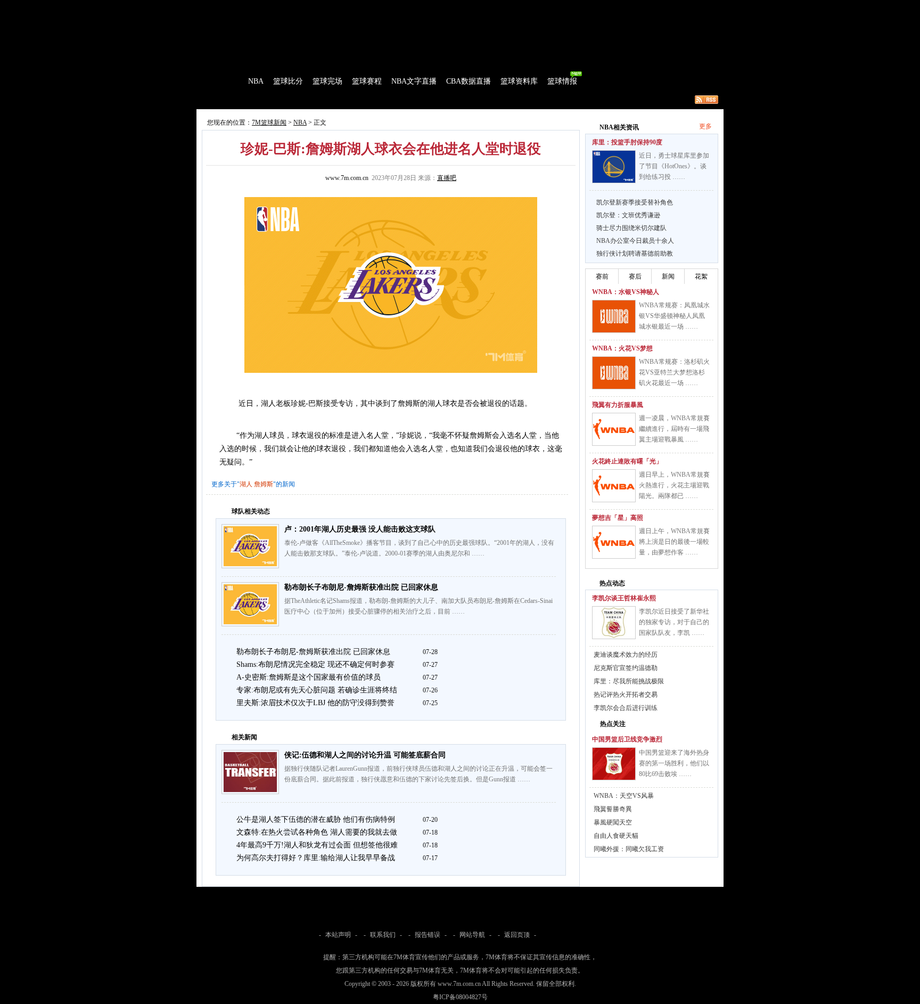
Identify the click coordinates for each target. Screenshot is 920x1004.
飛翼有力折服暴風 (617, 405)
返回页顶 (517, 934)
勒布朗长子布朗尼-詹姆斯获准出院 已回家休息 (361, 587)
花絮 (701, 276)
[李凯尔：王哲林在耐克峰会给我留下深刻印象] (614, 622)
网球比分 (420, 7)
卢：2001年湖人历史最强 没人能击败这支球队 (360, 529)
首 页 (226, 81)
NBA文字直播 (414, 81)
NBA (256, 81)
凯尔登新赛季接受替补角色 (634, 202)
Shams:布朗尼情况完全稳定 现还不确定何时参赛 (315, 664)
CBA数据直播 (468, 81)
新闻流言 (335, 99)
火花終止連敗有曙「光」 (627, 461)
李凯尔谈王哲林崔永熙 (624, 598)
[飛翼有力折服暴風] (614, 429)
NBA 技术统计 (415, 99)
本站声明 (338, 934)
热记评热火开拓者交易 (626, 694)
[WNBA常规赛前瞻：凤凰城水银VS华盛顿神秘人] (614, 316)
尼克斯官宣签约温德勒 (626, 668)
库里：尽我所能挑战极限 (629, 681)
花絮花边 (371, 99)
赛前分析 (263, 99)
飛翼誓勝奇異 (613, 809)
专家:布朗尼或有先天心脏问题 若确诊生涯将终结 (316, 690)
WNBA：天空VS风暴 (624, 795)
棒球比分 (343, 7)
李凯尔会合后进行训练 (626, 708)
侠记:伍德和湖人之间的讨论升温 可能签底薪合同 (365, 755)
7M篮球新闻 (269, 122)
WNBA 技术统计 (469, 99)
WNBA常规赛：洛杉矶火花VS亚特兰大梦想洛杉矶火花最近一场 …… (674, 372)
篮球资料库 (519, 81)
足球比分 (244, 7)
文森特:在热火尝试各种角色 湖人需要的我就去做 (316, 832)
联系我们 (383, 934)
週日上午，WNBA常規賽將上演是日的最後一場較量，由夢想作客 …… (674, 541)
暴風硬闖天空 (613, 822)
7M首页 (213, 7)
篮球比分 (288, 81)
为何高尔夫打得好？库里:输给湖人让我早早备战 (315, 858)
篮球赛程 (367, 81)
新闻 (668, 276)
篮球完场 (327, 81)
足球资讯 (453, 7)
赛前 (602, 276)
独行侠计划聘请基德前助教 (634, 253)
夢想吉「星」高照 (617, 517)
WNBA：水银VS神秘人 (625, 292)
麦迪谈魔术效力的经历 (626, 654)
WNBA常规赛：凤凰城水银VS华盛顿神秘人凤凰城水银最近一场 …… (674, 315)
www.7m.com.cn (346, 178)
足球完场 (278, 7)
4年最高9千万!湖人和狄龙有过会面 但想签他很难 (317, 845)
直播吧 (446, 178)
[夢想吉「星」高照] (614, 542)
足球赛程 (310, 7)
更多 (705, 126)
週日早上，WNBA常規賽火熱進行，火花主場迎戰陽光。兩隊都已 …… (674, 485)
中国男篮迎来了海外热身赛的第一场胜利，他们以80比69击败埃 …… (674, 763)
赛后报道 (299, 99)
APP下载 (524, 7)
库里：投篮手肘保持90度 (627, 142)
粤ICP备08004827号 (460, 997)
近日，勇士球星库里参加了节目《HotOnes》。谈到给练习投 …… (674, 166)
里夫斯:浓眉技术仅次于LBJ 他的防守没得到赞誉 (315, 703)
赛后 (635, 276)
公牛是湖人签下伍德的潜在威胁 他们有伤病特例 (315, 819)
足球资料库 (489, 7)
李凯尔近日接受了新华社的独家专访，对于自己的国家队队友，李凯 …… (674, 622)
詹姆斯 (263, 484)
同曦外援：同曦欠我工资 (629, 849)
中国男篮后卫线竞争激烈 (627, 739)
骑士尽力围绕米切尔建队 (631, 228)
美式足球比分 (382, 7)
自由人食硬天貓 (616, 835)
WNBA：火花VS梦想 (622, 348)
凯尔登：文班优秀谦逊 (628, 215)
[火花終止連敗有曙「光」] (614, 485)
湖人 (246, 484)
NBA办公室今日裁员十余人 (635, 240)
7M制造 (229, 99)
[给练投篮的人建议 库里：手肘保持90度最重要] (614, 166)
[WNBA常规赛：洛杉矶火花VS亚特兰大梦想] (614, 372)
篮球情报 (562, 81)
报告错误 (427, 934)
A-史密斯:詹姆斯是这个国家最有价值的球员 (308, 677)
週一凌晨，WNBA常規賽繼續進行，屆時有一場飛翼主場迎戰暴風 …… (674, 428)
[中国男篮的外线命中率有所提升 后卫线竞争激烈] (614, 763)
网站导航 (472, 934)
